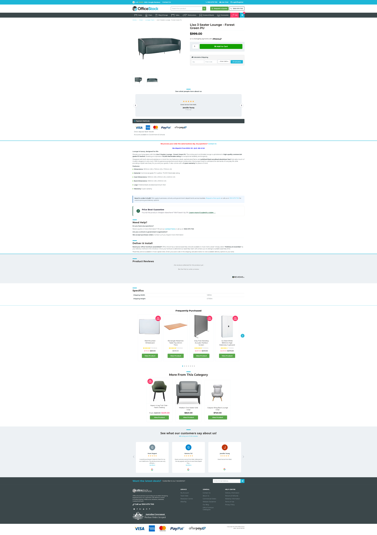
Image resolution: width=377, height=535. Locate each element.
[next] (242, 336)
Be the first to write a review (188, 269)
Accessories (225, 15)
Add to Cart (222, 46)
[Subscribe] (242, 481)
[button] (188, 269)
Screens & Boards (208, 15)
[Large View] (138, 80)
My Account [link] (184, 493)
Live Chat (224, 2)
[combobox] (186, 9)
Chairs (150, 15)
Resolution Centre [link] (186, 499)
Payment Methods (143, 121)
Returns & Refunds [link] (231, 496)
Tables (177, 15)
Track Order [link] (184, 496)
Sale (236, 15)
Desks (140, 15)
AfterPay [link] (183, 502)
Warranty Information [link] (232, 499)
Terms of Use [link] (229, 502)
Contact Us (166, 2)
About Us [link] (206, 496)
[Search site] (204, 9)
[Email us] (134, 509)
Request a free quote (213, 198)
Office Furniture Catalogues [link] (208, 508)
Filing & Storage (163, 15)
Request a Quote (220, 8)
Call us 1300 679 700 (144, 504)
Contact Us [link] (206, 493)
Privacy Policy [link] (230, 505)
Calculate (237, 62)
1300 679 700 (212, 2)
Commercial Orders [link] (209, 499)
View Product (150, 356)
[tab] (188, 121)
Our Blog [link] (206, 505)
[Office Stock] (145, 8)
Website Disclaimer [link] (209, 502)
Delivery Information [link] (232, 493)
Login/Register (237, 2)
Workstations (192, 15)
